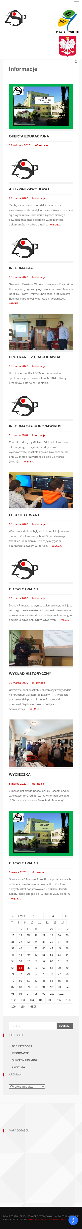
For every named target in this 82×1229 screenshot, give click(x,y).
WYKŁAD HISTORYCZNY (30, 674)
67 (43, 967)
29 (59, 935)
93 (59, 987)
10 (31, 922)
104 (32, 1000)
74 (36, 974)
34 (36, 941)
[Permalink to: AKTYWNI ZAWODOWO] (25, 168)
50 (36, 954)
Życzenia (18, 1067)
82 (36, 980)
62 (67, 961)
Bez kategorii (22, 1046)
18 (36, 928)
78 (67, 974)
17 (28, 928)
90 (36, 987)
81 (28, 980)
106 (50, 1000)
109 (13, 1006)
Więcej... (55, 224)
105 (41, 1000)
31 (12, 941)
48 (20, 954)
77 (59, 974)
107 (59, 1000)
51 (43, 954)
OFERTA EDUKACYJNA (29, 136)
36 (51, 941)
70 (67, 967)
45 (59, 948)
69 (59, 967)
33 (28, 941)
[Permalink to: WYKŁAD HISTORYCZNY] (41, 648)
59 (43, 961)
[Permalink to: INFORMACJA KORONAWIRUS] (25, 405)
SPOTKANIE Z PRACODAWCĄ (35, 357)
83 (43, 980)
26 (36, 935)
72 (20, 974)
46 (67, 948)
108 (68, 1000)
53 (59, 954)
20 (51, 928)
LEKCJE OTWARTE (25, 515)
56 (20, 961)
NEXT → (34, 1006)
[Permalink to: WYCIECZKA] (41, 743)
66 (36, 967)
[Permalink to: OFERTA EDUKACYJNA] (41, 106)
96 (20, 993)
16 (20, 928)
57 (28, 961)
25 (28, 935)
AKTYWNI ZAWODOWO (29, 189)
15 (12, 928)
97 (28, 993)
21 (59, 928)
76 (51, 974)
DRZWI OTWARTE (24, 589)
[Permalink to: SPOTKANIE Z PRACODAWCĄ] (41, 331)
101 (61, 993)
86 (67, 980)
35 (43, 941)
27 (43, 935)
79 (12, 980)
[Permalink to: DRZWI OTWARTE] (25, 569)
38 (67, 941)
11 (39, 922)
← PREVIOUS (19, 916)
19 (43, 928)
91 (43, 987)
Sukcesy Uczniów (24, 1060)
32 (20, 941)
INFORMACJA (21, 268)
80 (20, 980)
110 (22, 1006)
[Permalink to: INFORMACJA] (25, 247)
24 (20, 935)
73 (28, 974)
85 (59, 980)
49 (28, 954)
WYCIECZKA (20, 774)
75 (43, 974)
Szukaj (64, 1026)
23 (12, 935)
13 (55, 922)
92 (51, 987)
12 (47, 922)
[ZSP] (15, 18)
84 (51, 980)
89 (28, 987)
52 (51, 954)
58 (36, 961)
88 (20, 987)
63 (12, 967)
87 (12, 987)
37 (59, 941)
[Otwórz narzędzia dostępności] (73, 1220)
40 (20, 948)
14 (62, 922)
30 (67, 935)
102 (13, 1000)
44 (51, 948)
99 (43, 993)
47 (12, 954)
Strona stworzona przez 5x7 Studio (50, 1219)
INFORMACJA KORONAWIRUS (35, 426)
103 (22, 1000)
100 (52, 993)
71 (12, 974)
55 (12, 961)
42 (36, 948)
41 (28, 948)
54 (67, 954)
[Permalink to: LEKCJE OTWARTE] (41, 489)
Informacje (41, 145)
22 (67, 928)
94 (67, 987)
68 (51, 967)
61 (59, 961)
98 (36, 993)
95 (12, 993)
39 (12, 948)
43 (43, 948)
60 (51, 961)
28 (51, 935)
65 (28, 967)
